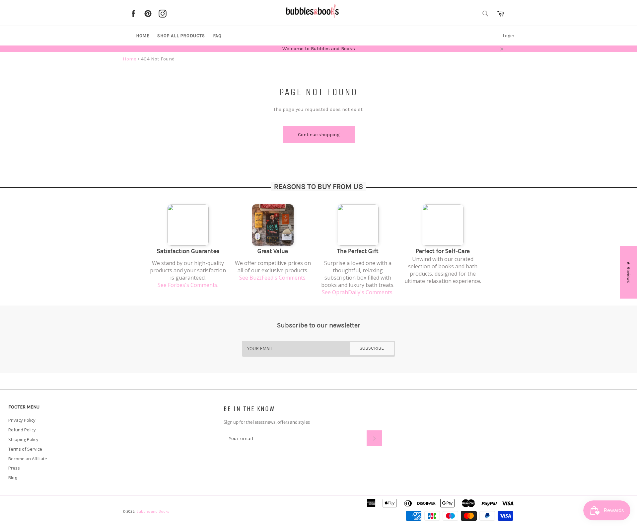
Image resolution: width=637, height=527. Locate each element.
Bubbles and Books (152, 511)
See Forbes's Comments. (188, 285)
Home (142, 36)
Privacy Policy (21, 420)
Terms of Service (25, 449)
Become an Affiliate (27, 459)
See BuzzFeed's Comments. (273, 277)
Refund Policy (22, 430)
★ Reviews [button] (628, 272)
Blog (12, 478)
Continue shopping (318, 134)
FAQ (217, 36)
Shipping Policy (23, 439)
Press (14, 468)
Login (508, 36)
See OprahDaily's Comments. (357, 292)
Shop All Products (181, 36)
